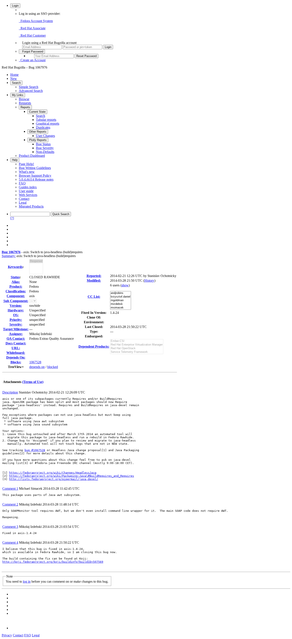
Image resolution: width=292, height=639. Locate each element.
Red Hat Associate (32, 28)
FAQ (22, 183)
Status (15, 277)
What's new (27, 172)
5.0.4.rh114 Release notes (36, 179)
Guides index (28, 187)
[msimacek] (120, 308)
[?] (12, 218)
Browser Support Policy (35, 175)
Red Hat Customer (32, 35)
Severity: (15, 324)
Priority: (16, 320)
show (125, 285)
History (149, 280)
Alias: (16, 282)
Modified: (94, 280)
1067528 (35, 362)
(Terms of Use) (32, 382)
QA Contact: (16, 338)
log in (27, 581)
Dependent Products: (93, 346)
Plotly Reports (38, 140)
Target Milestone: (15, 329)
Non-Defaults (45, 152)
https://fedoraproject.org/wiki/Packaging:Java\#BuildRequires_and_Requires (71, 475)
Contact (24, 199)
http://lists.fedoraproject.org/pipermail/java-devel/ (53, 479)
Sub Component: (15, 301)
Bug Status (43, 144)
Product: (15, 286)
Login (15, 5)
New (13, 78)
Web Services (28, 195)
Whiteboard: (15, 353)
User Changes (45, 136)
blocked (52, 367)
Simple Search (28, 87)
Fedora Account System (36, 21)
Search (16, 82)
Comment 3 (10, 526)
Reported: (94, 276)
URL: (16, 348)
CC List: (94, 296)
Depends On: (15, 357)
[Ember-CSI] (136, 341)
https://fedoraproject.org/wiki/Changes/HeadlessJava (52, 472)
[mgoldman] (120, 300)
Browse (24, 99)
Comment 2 (10, 504)
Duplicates (43, 127)
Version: (16, 305)
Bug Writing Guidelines (35, 168)
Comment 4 (10, 542)
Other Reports (37, 131)
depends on (37, 367)
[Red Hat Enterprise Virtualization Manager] (136, 345)
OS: (16, 315)
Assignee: (16, 334)
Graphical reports (47, 123)
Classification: (16, 291)
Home (14, 74)
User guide (26, 191)
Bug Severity (45, 148)
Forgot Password (32, 51)
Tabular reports (46, 119)
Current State (37, 111)
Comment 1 (10, 488)
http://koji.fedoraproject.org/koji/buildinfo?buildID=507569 (52, 561)
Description (10, 392)
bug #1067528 (35, 450)
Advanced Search (31, 91)
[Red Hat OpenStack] (136, 348)
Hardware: (16, 310)
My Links (17, 95)
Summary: (9, 256)
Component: (16, 296)
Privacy (7, 635)
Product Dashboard (32, 155)
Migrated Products (31, 206)
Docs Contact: (16, 343)
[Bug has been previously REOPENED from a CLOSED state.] (36, 261)
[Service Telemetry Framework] (136, 352)
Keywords (15, 267)
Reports (25, 107)
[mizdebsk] (120, 304)
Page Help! (26, 164)
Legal (23, 202)
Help (15, 160)
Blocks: (15, 362)
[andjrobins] (120, 293)
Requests (25, 103)
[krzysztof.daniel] (120, 297)
